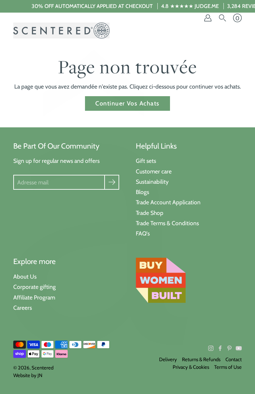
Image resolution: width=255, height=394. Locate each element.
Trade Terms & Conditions (167, 223)
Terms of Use (228, 367)
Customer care (154, 171)
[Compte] (208, 18)
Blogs (142, 191)
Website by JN (27, 375)
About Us (25, 276)
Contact (233, 359)
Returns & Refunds (201, 359)
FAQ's (143, 233)
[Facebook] (220, 348)
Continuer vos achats (127, 103)
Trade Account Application (168, 202)
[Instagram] (211, 348)
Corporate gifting (34, 286)
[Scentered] (61, 30)
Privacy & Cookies (191, 367)
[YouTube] (239, 348)
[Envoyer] (111, 182)
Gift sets (146, 160)
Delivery (168, 359)
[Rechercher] (222, 18)
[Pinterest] (229, 348)
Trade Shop (149, 212)
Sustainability (152, 181)
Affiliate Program (34, 297)
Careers (22, 307)
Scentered (42, 368)
